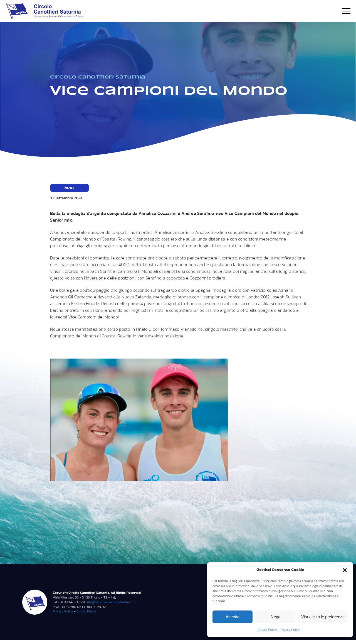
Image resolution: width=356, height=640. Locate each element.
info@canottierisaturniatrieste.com (110, 602)
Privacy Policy (290, 629)
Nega (275, 616)
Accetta (232, 616)
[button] (345, 569)
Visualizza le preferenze (323, 616)
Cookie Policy (267, 629)
